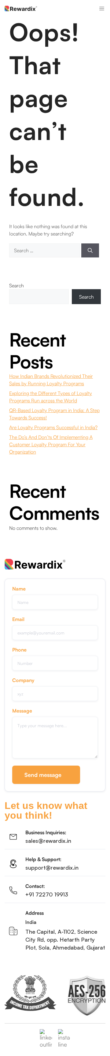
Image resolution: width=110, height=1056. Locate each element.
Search (16, 285)
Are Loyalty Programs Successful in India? (53, 427)
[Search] (90, 250)
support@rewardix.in (52, 867)
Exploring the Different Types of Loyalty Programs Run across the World (50, 397)
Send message (42, 774)
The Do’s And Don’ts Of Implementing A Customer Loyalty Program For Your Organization (51, 444)
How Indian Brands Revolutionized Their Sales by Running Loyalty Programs (51, 379)
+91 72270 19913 (46, 894)
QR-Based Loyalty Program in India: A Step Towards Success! (54, 414)
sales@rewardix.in (48, 840)
